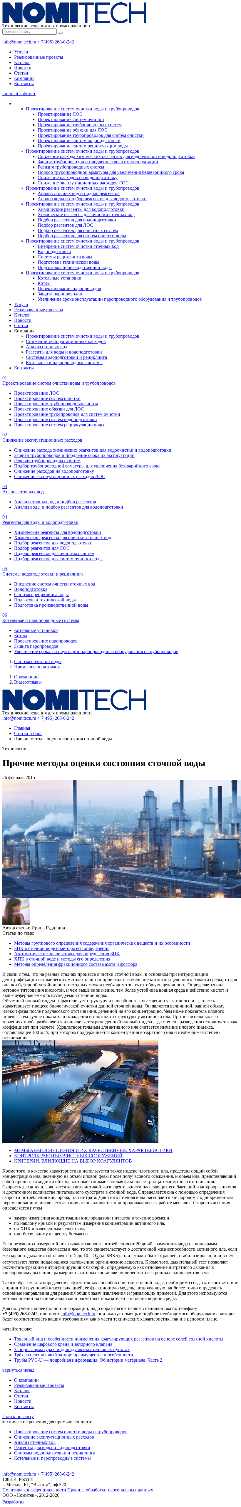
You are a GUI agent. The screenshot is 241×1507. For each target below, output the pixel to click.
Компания (24, 78)
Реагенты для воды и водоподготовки (64, 351)
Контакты (24, 83)
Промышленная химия (37, 666)
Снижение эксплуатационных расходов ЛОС (83, 182)
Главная (22, 728)
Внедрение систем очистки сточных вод (78, 246)
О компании (26, 676)
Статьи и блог (28, 733)
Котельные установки (59, 277)
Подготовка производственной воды (75, 267)
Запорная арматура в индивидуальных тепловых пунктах (72, 1349)
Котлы (44, 283)
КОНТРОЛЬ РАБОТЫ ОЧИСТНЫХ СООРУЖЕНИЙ (68, 1155)
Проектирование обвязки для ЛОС (73, 129)
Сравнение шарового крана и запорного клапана (63, 1344)
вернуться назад (18, 1370)
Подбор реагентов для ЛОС (65, 225)
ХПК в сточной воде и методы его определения (62, 958)
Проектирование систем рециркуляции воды (83, 145)
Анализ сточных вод (46, 346)
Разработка (13, 1501)
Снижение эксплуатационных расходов (66, 341)
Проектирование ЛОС (60, 114)
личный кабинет (19, 93)
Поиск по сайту (18, 1416)
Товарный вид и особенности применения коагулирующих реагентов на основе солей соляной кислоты (118, 1338)
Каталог (22, 62)
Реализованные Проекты (39, 1385)
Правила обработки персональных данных (110, 1489)
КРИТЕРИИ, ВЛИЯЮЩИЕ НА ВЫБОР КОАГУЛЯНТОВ (73, 1160)
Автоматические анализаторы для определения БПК (67, 953)
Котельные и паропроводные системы (64, 362)
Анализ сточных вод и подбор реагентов (79, 193)
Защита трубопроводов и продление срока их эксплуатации (98, 161)
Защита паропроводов (60, 293)
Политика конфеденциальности (34, 1489)
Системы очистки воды (37, 661)
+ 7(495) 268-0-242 (55, 41)
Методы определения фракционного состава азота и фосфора (75, 964)
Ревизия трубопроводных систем (71, 166)
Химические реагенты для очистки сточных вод (86, 214)
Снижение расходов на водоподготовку (78, 177)
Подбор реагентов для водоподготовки (77, 219)
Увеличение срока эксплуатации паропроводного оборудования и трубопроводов (120, 299)
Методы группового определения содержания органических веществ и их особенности (102, 943)
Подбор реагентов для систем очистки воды (82, 235)
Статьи (21, 72)
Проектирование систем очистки (71, 119)
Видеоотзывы (28, 682)
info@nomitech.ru (19, 41)
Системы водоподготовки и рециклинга (66, 357)
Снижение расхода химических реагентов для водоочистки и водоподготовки (116, 156)
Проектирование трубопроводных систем (80, 124)
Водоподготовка (54, 251)
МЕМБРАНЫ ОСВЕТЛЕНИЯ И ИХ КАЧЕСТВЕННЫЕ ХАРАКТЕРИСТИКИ (93, 1150)
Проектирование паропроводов (69, 288)
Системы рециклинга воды (65, 256)
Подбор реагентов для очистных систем (78, 230)
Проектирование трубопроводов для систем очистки (91, 135)
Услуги (21, 51)
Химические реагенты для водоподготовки (81, 209)
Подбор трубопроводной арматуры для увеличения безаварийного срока (111, 172)
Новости (22, 67)
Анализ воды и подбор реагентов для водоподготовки (92, 198)
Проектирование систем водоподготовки (79, 140)
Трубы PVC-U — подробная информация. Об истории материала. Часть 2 (88, 1360)
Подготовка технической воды (68, 262)
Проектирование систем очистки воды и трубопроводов (82, 108)
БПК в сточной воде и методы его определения (61, 948)
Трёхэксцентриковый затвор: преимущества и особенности (73, 1354)
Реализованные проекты (38, 57)
